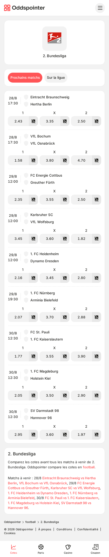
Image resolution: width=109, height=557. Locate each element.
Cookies (9, 533)
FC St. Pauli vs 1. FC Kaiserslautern (71, 498)
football (89, 467)
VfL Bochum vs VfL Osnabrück (43, 483)
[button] (54, 110)
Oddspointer (12, 522)
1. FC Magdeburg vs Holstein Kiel (33, 503)
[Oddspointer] (25, 8)
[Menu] (100, 8)
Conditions (64, 529)
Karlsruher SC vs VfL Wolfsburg (75, 488)
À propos (44, 529)
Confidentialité (87, 529)
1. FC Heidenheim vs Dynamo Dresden (38, 493)
